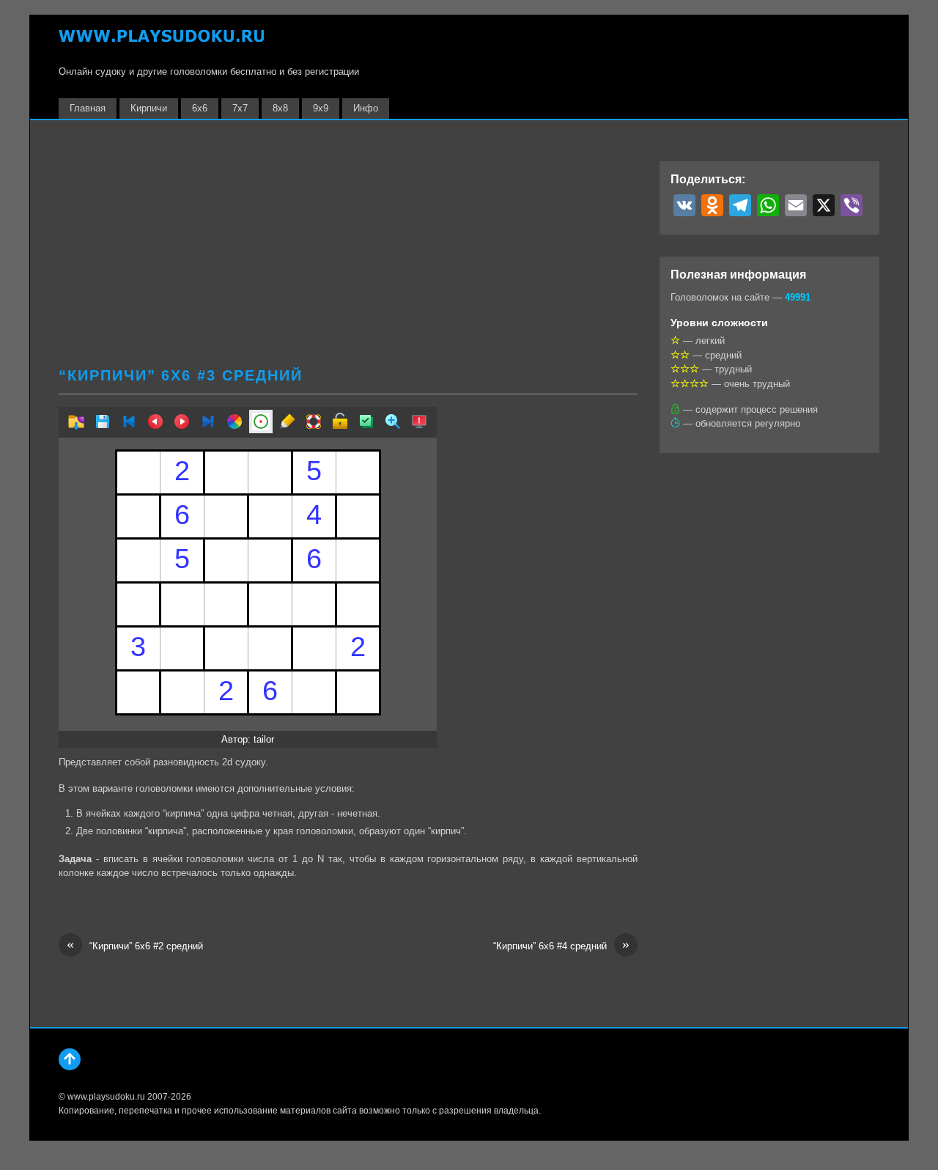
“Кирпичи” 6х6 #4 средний (561, 945)
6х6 (199, 108)
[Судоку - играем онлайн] (161, 43)
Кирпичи (148, 108)
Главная (88, 108)
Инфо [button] (365, 108)
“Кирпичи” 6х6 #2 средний (135, 945)
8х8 (280, 108)
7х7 (240, 108)
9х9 (320, 108)
